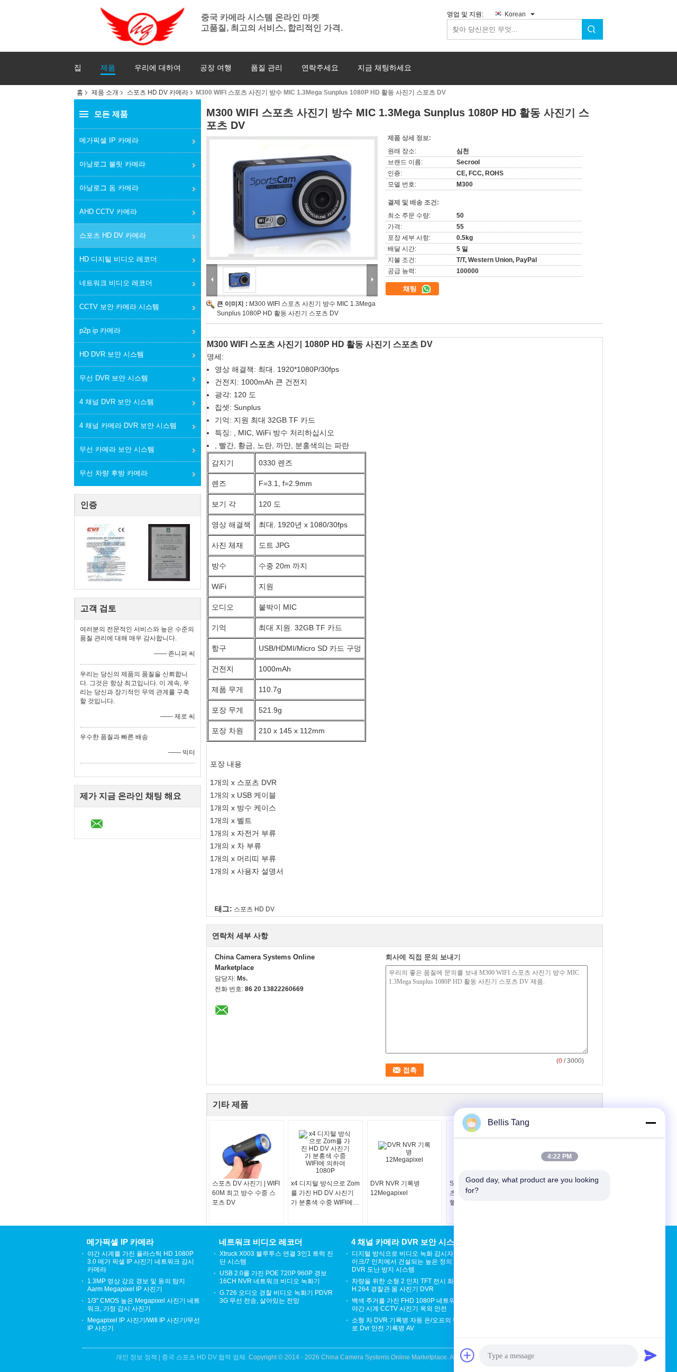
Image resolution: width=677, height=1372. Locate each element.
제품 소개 (105, 92)
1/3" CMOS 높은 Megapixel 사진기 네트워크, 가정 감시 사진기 (143, 1304)
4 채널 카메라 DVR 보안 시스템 (128, 426)
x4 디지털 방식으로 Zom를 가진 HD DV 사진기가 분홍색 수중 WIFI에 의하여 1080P (325, 1193)
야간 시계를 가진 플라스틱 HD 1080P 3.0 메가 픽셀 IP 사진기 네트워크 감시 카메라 (140, 1261)
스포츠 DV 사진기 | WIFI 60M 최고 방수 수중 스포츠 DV (246, 1193)
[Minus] (650, 1122)
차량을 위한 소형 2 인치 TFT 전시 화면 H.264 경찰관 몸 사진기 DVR (406, 1285)
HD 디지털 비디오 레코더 (118, 259)
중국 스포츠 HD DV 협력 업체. (205, 1357)
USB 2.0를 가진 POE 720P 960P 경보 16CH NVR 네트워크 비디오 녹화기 (273, 1277)
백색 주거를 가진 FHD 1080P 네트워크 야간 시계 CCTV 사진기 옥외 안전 (407, 1304)
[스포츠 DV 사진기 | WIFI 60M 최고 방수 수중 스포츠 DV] (246, 1152)
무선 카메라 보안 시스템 (116, 449)
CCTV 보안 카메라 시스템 (119, 307)
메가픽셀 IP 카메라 (109, 140)
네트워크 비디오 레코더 (115, 283)
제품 (107, 68)
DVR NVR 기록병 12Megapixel (395, 1188)
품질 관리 (266, 68)
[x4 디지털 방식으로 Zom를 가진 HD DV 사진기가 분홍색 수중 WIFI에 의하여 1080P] (325, 1152)
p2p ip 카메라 (100, 330)
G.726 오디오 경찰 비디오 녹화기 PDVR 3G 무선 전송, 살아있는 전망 (276, 1296)
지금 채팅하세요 (384, 68)
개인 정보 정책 (136, 1357)
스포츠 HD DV (254, 909)
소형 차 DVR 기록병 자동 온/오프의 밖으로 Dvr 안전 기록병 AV (408, 1324)
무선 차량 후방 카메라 (113, 473)
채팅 (411, 289)
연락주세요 (319, 68)
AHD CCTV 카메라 (108, 212)
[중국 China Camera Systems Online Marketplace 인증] (106, 552)
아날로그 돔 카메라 (109, 188)
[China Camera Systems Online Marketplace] (137, 25)
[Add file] (467, 1355)
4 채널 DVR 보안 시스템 (116, 402)
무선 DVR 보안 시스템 (113, 378)
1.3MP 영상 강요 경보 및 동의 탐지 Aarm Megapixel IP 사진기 (136, 1285)
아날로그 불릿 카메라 (112, 164)
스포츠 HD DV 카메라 (157, 92)
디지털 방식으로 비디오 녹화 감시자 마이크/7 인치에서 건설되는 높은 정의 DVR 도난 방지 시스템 (406, 1261)
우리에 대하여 (157, 68)
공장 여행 (216, 68)
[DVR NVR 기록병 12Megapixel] (405, 1152)
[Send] (650, 1355)
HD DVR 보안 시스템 (111, 354)
